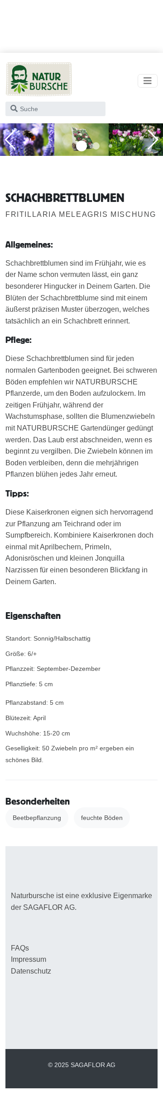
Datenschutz (31, 971)
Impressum (28, 959)
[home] (38, 81)
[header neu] (27, 139)
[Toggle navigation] (148, 81)
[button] (81, 146)
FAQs (20, 948)
